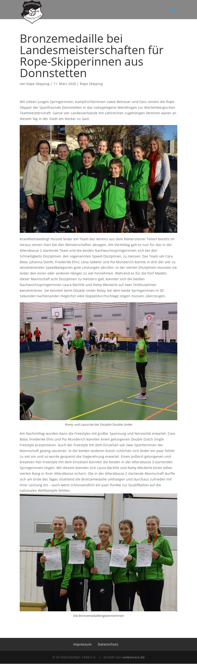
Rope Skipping (37, 83)
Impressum (82, 644)
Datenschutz (108, 644)
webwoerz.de (134, 657)
